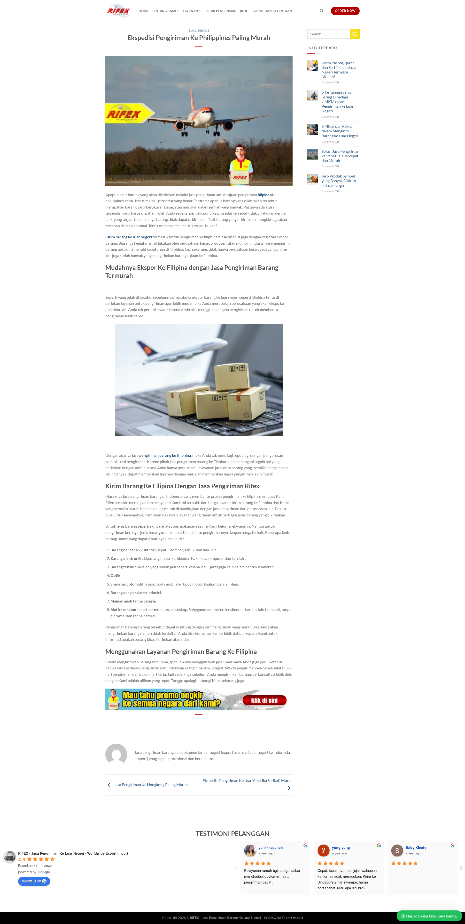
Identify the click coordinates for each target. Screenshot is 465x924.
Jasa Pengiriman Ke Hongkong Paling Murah (150, 784)
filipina (263, 194)
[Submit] (355, 34)
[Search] (321, 11)
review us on (31, 880)
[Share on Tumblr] (217, 723)
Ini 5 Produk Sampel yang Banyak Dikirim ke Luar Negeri (339, 180)
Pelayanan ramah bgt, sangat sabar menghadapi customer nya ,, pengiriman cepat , (272, 876)
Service (203, 30)
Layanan (190, 11)
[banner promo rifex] (199, 699)
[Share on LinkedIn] (208, 723)
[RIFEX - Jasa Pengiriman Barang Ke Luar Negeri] (118, 11)
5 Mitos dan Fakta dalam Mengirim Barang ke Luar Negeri (340, 131)
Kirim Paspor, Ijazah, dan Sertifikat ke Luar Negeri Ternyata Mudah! (339, 69)
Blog (244, 11)
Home (143, 11)
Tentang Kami (164, 11)
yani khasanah (271, 847)
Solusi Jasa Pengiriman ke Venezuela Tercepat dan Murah (340, 155)
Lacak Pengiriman (221, 11)
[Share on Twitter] (190, 723)
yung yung (341, 847)
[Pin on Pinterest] (199, 723)
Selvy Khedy (416, 847)
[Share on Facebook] (182, 723)
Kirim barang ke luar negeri (128, 236)
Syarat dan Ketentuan (272, 11)
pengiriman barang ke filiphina (165, 455)
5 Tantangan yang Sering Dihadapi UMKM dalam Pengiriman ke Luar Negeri (338, 101)
